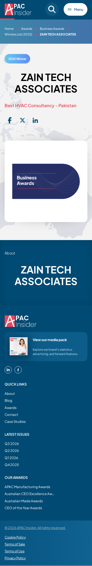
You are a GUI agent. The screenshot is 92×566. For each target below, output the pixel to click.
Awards (26, 29)
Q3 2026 (12, 443)
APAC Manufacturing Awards (27, 487)
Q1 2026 (11, 457)
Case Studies (15, 421)
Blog (8, 400)
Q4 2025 (12, 464)
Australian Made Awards (24, 501)
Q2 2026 (12, 450)
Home (9, 29)
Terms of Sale (15, 544)
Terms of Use (15, 551)
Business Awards (52, 29)
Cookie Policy (15, 537)
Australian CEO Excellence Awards (30, 493)
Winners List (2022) (18, 34)
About (10, 393)
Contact (11, 414)
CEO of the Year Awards (23, 508)
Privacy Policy (15, 558)
